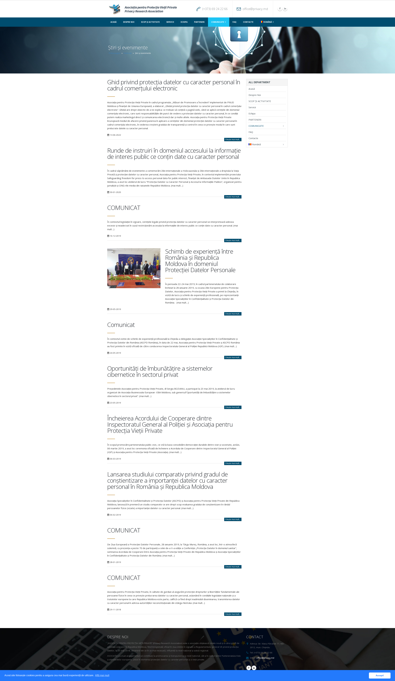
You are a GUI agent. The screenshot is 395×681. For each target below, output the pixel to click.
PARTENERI (199, 22)
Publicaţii (128, 53)
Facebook (248, 668)
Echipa (184, 22)
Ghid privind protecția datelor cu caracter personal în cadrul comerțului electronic (173, 85)
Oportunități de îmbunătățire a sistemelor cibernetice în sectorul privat (159, 371)
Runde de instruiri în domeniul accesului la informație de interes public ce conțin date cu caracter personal (174, 153)
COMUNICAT (123, 207)
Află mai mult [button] (102, 675)
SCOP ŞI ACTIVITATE (150, 22)
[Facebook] (280, 8)
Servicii (170, 22)
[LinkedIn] (285, 8)
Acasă (113, 22)
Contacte (248, 22)
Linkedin (254, 668)
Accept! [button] (380, 675)
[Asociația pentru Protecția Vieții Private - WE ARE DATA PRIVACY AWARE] (142, 9)
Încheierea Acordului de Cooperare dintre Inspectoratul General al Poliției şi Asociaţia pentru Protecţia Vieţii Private (170, 424)
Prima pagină (114, 53)
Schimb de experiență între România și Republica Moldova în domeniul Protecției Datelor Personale (200, 260)
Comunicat (121, 324)
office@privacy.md (255, 9)
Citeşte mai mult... (233, 139)
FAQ (234, 22)
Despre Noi (128, 22)
